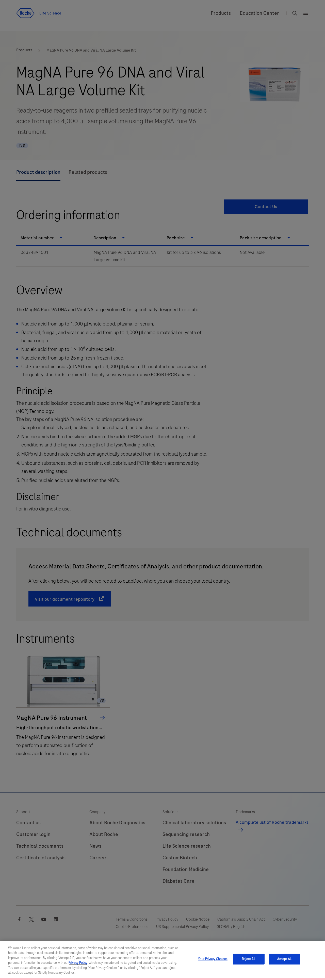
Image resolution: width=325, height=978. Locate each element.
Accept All (284, 959)
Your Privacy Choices (213, 959)
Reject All (248, 959)
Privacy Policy (78, 962)
